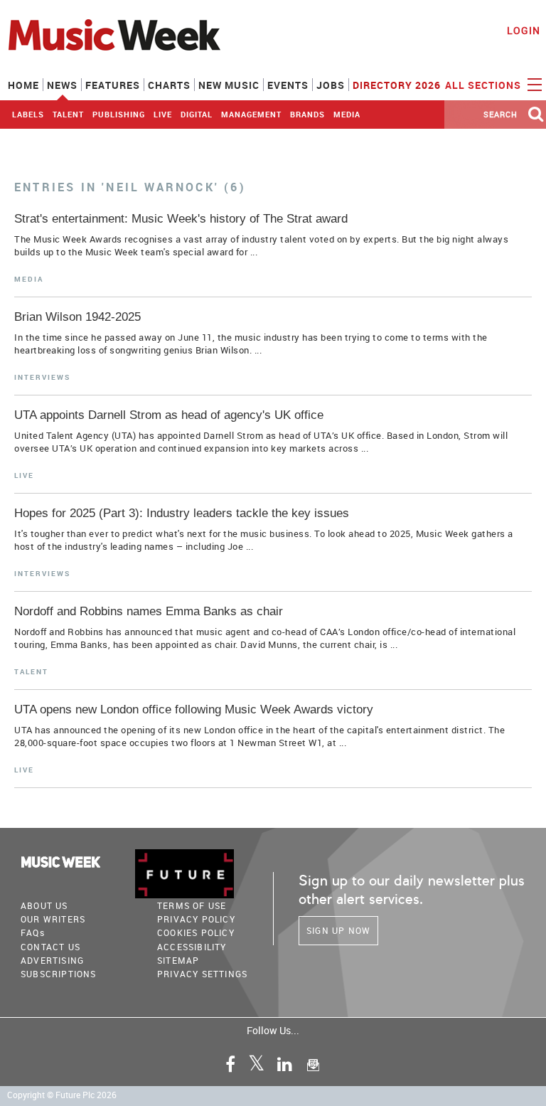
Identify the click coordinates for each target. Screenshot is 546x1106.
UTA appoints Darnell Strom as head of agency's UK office (168, 415)
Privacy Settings (202, 973)
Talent (68, 114)
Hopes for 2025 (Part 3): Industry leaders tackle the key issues (181, 513)
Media (346, 114)
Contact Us (50, 946)
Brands (307, 114)
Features (112, 85)
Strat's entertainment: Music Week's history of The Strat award (181, 218)
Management (251, 114)
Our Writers (53, 919)
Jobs (330, 85)
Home (23, 85)
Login (523, 30)
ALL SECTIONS (484, 85)
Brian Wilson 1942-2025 (77, 317)
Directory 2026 (397, 85)
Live (163, 114)
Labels (28, 114)
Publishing (118, 114)
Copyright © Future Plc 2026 (62, 1095)
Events (288, 85)
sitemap (178, 960)
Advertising (52, 960)
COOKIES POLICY (196, 932)
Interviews (42, 377)
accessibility (192, 946)
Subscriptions (59, 973)
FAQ (33, 932)
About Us (44, 905)
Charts (169, 85)
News (62, 85)
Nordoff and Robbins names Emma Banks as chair (148, 611)
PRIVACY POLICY (196, 919)
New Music (228, 85)
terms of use (191, 905)
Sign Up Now (338, 930)
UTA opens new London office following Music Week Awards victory (193, 709)
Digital (197, 114)
